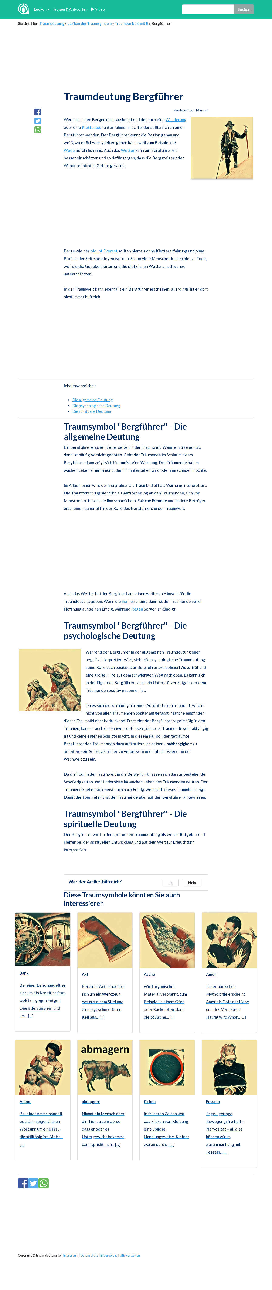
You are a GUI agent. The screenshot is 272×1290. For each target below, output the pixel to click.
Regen (137, 608)
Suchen (244, 9)
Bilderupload (109, 1255)
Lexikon (40, 9)
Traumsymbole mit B (132, 23)
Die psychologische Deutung (96, 405)
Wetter (128, 150)
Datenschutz (89, 1255)
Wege (69, 150)
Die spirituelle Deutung (91, 411)
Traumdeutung (51, 23)
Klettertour (92, 127)
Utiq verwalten (130, 1255)
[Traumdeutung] (23, 9)
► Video (98, 9)
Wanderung (176, 119)
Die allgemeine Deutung (92, 399)
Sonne (127, 601)
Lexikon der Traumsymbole (89, 23)
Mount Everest (104, 250)
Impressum (70, 1255)
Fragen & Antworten (70, 9)
